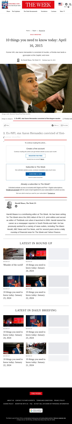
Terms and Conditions (44, 400)
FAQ (31, 404)
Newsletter (65, 125)
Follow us (56, 125)
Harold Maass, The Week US (32, 60)
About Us (10, 400)
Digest (34, 30)
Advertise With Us (21, 404)
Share (7, 125)
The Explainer (16, 11)
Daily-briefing (35, 34)
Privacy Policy (59, 400)
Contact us (51, 193)
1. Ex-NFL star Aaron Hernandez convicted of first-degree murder (37, 118)
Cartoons (53, 11)
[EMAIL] (16, 206)
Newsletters (44, 11)
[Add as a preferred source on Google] (36, 410)
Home (28, 30)
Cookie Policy (8, 404)
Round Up (42, 30)
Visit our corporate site (60, 418)
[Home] (8, 11)
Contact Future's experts (25, 400)
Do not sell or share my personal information (51, 404)
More (61, 11)
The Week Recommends (30, 11)
